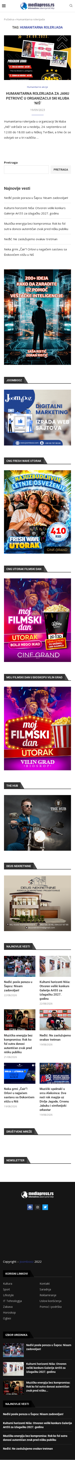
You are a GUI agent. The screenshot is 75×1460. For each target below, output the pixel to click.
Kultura (7, 1283)
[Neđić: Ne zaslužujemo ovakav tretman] (55, 1019)
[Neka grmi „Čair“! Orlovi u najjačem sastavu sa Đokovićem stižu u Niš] (19, 1073)
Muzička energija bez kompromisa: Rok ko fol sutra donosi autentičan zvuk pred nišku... (48, 1386)
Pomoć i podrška (51, 1306)
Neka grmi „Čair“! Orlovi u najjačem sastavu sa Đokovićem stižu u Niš (19, 1095)
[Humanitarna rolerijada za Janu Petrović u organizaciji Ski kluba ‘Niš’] (37, 57)
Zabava (8, 1306)
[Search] (71, 6)
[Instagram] (37, 1207)
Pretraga (11, 162)
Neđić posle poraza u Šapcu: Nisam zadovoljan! (36, 198)
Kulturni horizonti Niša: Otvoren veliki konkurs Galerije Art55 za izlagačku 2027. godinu (55, 990)
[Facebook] (30, 1207)
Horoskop (9, 1312)
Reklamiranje (48, 1295)
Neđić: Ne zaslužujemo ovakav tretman (30, 239)
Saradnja (45, 1289)
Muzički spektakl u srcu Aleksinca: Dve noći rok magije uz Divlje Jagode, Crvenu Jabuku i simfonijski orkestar (54, 1099)
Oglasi (7, 1318)
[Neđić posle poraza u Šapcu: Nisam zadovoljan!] (19, 966)
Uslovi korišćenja (50, 1301)
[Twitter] (45, 1207)
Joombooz (27, 1261)
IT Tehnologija (12, 1301)
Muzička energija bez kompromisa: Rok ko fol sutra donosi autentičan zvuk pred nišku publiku (18, 1044)
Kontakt (45, 1283)
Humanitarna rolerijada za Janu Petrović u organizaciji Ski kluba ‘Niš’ (37, 98)
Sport (6, 1289)
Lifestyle (8, 1295)
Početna (9, 19)
